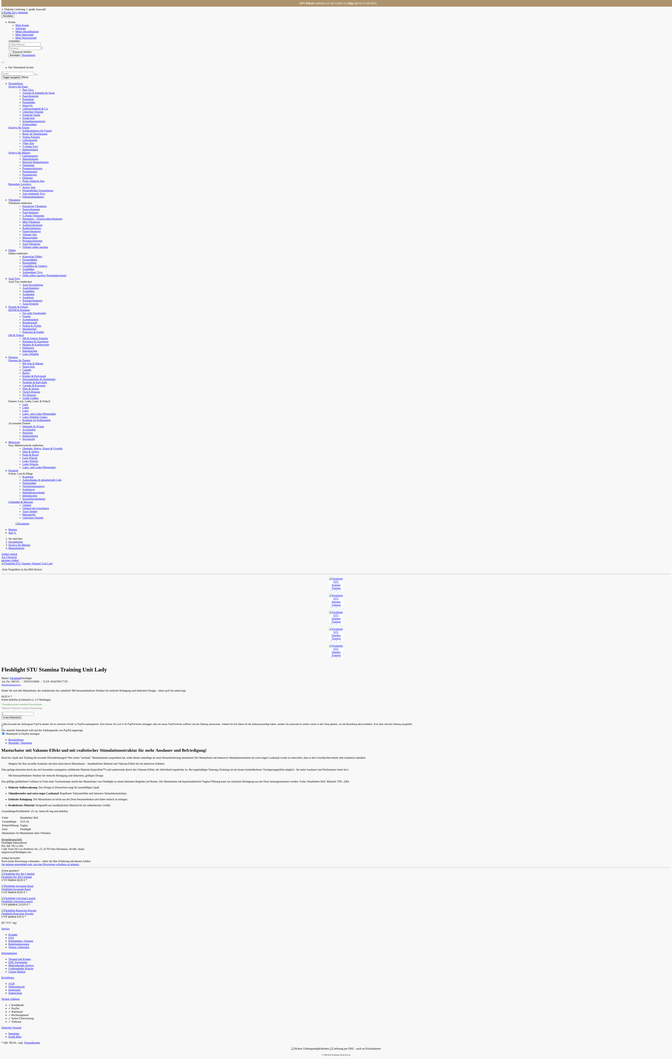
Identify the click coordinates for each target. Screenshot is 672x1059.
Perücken (27, 432)
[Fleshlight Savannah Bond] (17, 886)
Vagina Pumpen (31, 136)
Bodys (26, 372)
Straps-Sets (28, 366)
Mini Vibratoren (31, 221)
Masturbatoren (30, 159)
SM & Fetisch (16, 335)
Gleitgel (26, 505)
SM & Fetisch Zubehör (35, 338)
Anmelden (8, 16)
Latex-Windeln (30, 354)
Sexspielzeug (15, 83)
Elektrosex (28, 347)
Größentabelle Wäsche (20, 968)
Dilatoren (27, 177)
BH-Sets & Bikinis (32, 363)
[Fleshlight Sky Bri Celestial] (17, 873)
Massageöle (28, 514)
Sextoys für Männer (19, 152)
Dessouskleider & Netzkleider (38, 379)
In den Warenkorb (12, 717)
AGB (11, 983)
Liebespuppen (30, 155)
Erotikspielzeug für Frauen (37, 130)
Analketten (28, 294)
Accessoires (29, 429)
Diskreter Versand (11, 1027)
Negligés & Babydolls (34, 382)
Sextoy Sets (28, 187)
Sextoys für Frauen (18, 127)
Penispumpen (29, 171)
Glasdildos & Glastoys (34, 265)
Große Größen (30, 398)
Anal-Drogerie (30, 303)
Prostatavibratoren (32, 168)
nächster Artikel (10, 560)
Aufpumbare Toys (32, 272)
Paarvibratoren (30, 96)
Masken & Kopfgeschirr (35, 344)
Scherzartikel (29, 124)
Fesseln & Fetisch (18, 306)
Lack (25, 404)
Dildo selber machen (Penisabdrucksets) (44, 275)
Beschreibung (16, 739)
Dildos (12, 250)
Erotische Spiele (31, 114)
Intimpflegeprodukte (33, 492)
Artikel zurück (9, 554)
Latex (25, 410)
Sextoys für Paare (18, 86)
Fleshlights (28, 165)
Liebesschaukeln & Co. (35, 108)
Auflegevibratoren (32, 225)
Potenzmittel (29, 483)
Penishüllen (28, 102)
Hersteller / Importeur (20, 742)
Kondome (27, 476)
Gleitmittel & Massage (20, 501)
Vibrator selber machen (35, 247)
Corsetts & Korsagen (34, 385)
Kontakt (12, 934)
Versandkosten (32, 1042)
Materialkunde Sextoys (21, 965)
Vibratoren (14, 199)
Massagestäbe (30, 237)
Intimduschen (29, 350)
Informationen (9, 953)
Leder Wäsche (30, 464)
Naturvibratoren (31, 209)
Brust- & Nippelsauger (34, 133)
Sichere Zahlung (10, 998)
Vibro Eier (28, 143)
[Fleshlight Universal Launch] (18, 898)
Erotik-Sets (28, 118)
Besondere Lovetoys (19, 184)
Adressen (20, 28)
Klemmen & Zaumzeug (35, 341)
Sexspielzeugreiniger (33, 498)
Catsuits (26, 369)
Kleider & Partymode (34, 376)
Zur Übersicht (9, 557)
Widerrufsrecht (16, 986)
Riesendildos (29, 262)
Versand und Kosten (19, 959)
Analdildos (28, 269)
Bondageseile (29, 322)
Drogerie (13, 470)
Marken (12, 529)
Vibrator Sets (29, 234)
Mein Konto (22, 25)
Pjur (351, 3)
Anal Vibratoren (31, 243)
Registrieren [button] (28, 55)
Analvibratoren (30, 288)
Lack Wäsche (29, 457)
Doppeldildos (29, 259)
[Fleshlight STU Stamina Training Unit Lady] (336, 584)
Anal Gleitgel (29, 511)
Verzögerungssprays (33, 486)
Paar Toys (27, 89)
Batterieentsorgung (18, 944)
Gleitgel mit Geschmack (35, 508)
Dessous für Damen (19, 360)
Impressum (14, 989)
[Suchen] (35, 74)
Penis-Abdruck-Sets (33, 181)
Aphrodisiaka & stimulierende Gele (41, 479)
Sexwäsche (28, 439)
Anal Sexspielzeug (32, 284)
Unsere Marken (17, 971)
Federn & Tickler (31, 325)
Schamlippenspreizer (33, 121)
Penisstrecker (29, 174)
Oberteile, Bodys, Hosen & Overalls (42, 448)
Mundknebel (29, 328)
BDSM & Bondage (19, 310)
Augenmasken (30, 319)
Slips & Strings (30, 388)
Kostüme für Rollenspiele (36, 420)
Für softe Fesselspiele (34, 313)
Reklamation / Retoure (20, 940)
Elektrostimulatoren (33, 196)
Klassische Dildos (32, 256)
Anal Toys (14, 278)
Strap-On (27, 105)
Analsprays (28, 489)
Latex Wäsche (30, 461)
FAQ (11, 937)
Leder (25, 407)
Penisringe (28, 99)
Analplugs (28, 297)
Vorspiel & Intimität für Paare (38, 92)
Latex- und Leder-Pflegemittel (39, 413)
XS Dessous (29, 394)
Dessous (13, 357)
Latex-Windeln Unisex (34, 417)
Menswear (14, 442)
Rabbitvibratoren (31, 228)
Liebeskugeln (29, 140)
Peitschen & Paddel (33, 332)
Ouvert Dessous (31, 391)
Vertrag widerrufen (18, 947)
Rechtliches (7, 977)
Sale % (12, 532)
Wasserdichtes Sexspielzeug (37, 190)
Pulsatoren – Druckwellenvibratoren (42, 218)
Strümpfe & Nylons (33, 426)
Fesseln (26, 316)
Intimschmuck (30, 149)
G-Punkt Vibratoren (33, 215)
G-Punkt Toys (30, 146)
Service (5, 928)
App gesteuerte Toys (33, 193)
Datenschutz (15, 993)
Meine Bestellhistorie (27, 31)
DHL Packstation (17, 962)
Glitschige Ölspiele (32, 111)
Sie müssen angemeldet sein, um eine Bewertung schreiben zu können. (40, 864)
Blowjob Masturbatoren (35, 162)
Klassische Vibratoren (34, 206)
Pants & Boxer (30, 454)
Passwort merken (21, 51)
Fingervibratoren (31, 231)
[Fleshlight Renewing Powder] (18, 910)
